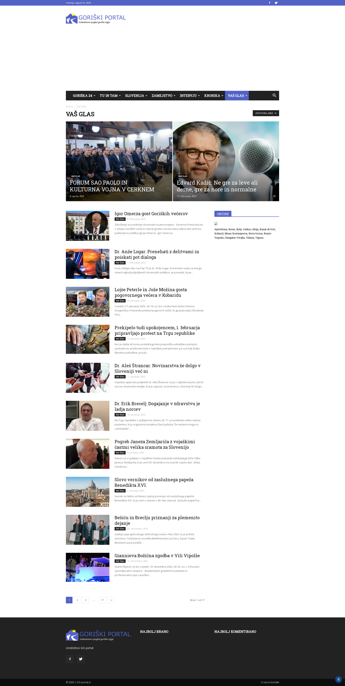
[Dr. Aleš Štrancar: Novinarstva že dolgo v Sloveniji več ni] (87, 378)
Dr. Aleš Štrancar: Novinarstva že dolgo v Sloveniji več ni (158, 368)
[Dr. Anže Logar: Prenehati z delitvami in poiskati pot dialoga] (87, 264)
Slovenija (134, 95)
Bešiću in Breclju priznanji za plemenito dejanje (157, 520)
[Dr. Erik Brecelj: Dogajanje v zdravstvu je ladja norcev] (87, 416)
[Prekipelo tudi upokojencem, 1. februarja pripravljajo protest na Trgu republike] (87, 339)
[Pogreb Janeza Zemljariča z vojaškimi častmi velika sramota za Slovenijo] (87, 454)
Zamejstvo (162, 95)
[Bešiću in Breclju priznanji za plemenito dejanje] (87, 530)
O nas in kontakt (270, 682)
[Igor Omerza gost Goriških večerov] (87, 226)
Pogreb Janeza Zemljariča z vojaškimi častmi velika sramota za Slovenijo (155, 444)
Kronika (212, 95)
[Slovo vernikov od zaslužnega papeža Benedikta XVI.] (87, 492)
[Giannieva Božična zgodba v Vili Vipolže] (87, 567)
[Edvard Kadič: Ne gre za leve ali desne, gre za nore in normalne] (226, 161)
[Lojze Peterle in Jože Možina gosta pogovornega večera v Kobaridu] (87, 302)
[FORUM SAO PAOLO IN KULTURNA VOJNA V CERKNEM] (119, 161)
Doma (69, 106)
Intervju (188, 95)
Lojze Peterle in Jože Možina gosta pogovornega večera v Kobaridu (151, 292)
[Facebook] (270, 3)
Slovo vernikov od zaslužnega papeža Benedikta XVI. (154, 482)
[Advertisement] (172, 61)
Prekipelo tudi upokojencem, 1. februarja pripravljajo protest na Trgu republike (157, 330)
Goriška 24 (82, 95)
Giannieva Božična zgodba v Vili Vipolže (157, 555)
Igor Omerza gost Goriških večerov (151, 213)
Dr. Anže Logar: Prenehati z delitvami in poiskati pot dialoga (157, 254)
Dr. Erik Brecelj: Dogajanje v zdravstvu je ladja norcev (157, 406)
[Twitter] (276, 3)
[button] (274, 95)
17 (102, 600)
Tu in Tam (109, 95)
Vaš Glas (236, 95)
